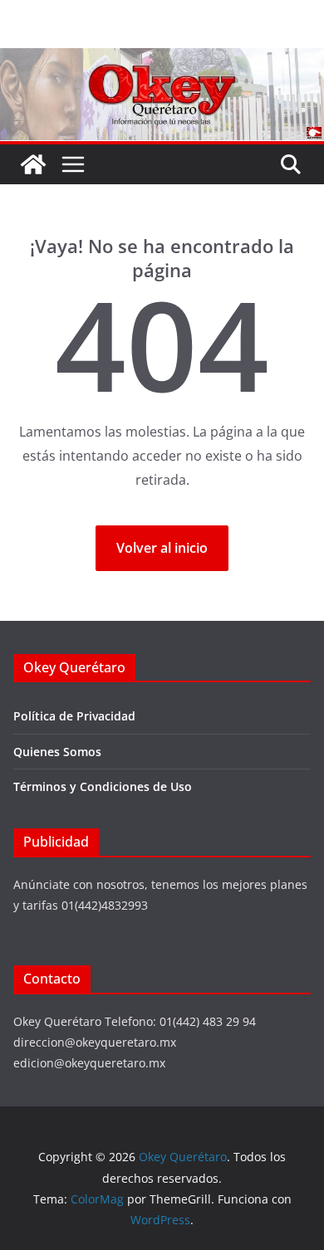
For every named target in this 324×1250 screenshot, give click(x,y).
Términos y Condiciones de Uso (102, 786)
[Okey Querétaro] (162, 60)
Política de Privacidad (74, 716)
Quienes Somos (57, 751)
